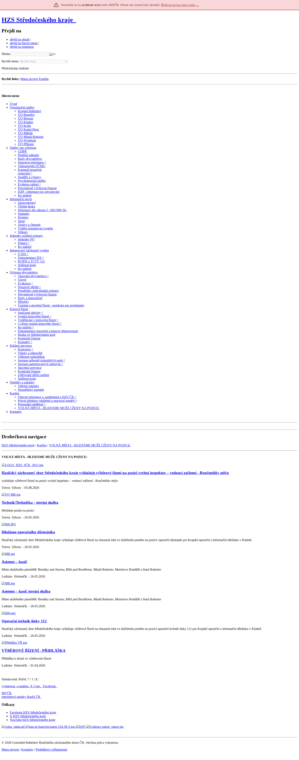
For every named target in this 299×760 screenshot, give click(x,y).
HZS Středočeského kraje (37, 19)
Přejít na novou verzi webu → (180, 5)
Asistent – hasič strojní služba (26, 591)
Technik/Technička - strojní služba (30, 502)
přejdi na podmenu (22, 46)
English (44, 79)
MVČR (6, 693)
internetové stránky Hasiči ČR (21, 696)
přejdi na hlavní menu (24, 43)
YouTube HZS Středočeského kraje (32, 720)
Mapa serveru (29, 79)
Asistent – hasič (14, 562)
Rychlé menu (10, 61)
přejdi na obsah (19, 39)
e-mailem (22, 686)
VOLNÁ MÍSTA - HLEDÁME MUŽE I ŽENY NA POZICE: (90, 445)
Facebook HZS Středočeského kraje (33, 712)
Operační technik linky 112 (24, 621)
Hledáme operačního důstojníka (28, 532)
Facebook (50, 686)
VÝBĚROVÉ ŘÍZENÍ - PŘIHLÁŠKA (33, 650)
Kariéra (42, 445)
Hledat (6, 54)
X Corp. (35, 686)
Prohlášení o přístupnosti (51, 749)
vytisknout (8, 686)
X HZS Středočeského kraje (28, 716)
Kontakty (27, 749)
